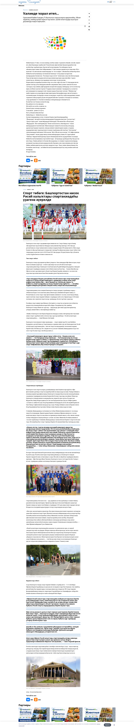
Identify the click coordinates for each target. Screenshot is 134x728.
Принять (107, 725)
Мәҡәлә (21, 5)
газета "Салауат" (30, 1)
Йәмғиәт (25, 10)
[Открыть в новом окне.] (29, 160)
